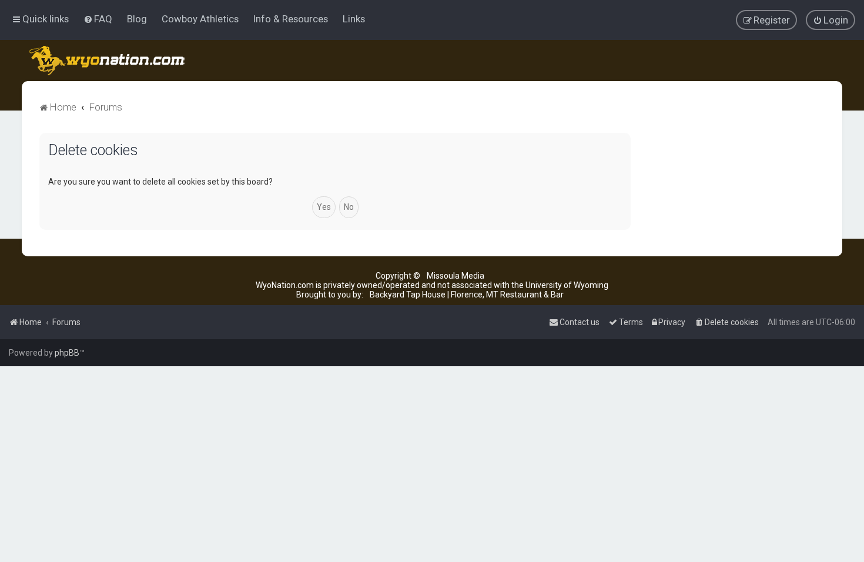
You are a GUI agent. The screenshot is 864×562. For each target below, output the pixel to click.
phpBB (67, 352)
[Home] (107, 60)
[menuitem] (98, 19)
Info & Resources (290, 19)
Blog (137, 19)
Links (354, 19)
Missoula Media (455, 275)
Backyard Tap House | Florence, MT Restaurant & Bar (467, 294)
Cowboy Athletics (200, 19)
